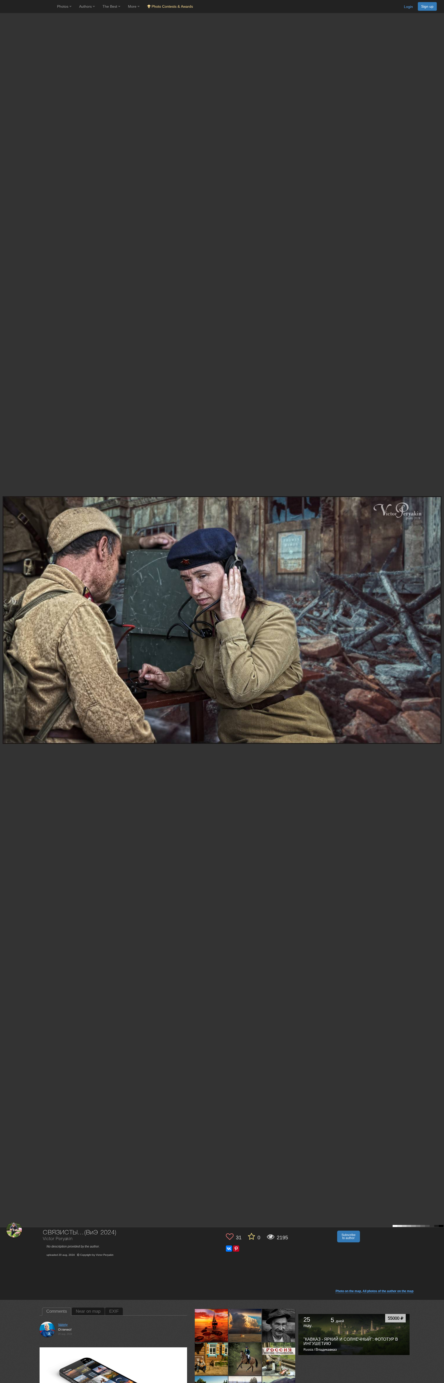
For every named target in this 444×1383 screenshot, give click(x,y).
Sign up (427, 6)
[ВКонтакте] (229, 1248)
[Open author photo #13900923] (245, 1359)
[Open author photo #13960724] (211, 1325)
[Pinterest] (236, 1248)
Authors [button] (86, 6)
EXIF (114, 1311)
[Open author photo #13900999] (211, 1359)
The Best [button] (110, 6)
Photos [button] (63, 6)
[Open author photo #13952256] (245, 1325)
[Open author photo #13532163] (278, 1359)
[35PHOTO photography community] (27, 6)
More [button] (132, 6)
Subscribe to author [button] (348, 1236)
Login (408, 6)
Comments (56, 1311)
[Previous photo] (5, 601)
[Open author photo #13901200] (278, 1325)
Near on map (88, 1311)
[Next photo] (439, 601)
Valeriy (63, 1325)
